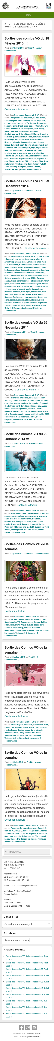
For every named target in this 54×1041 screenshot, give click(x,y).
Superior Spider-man (38, 833)
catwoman (15, 403)
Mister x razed (38, 144)
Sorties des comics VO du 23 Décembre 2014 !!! (26, 183)
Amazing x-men (29, 120)
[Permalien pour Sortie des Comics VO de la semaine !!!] (25, 689)
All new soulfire (17, 619)
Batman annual (25, 264)
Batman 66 (41, 123)
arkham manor (21, 261)
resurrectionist (30, 297)
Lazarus (31, 408)
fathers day (36, 405)
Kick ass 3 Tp (21, 144)
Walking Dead (17, 529)
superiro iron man (12, 416)
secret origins (34, 153)
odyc (33, 147)
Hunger (18, 830)
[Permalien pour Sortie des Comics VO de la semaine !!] (25, 792)
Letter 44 (40, 408)
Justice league (10, 730)
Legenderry (18, 627)
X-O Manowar (15, 308)
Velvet (15, 738)
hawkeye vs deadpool (19, 283)
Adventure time (17, 256)
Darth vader (24, 131)
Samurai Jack (10, 735)
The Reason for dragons (27, 838)
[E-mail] (34, 1027)
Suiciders (14, 158)
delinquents (21, 521)
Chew (37, 125)
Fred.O (31, 47)
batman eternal (10, 125)
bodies (31, 125)
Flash (30, 136)
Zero (17, 169)
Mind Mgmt (25, 291)
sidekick (34, 414)
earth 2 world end (23, 405)
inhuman (24, 142)
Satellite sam (22, 735)
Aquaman (41, 120)
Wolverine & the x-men (22, 419)
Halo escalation (36, 139)
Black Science (10, 267)
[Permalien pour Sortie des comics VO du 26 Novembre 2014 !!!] (25, 362)
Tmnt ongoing (21, 163)
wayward (8, 419)
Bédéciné (42, 828)
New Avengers (24, 147)
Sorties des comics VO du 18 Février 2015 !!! (26, 41)
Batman (33, 123)
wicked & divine (33, 166)
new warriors (36, 411)
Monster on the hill (20, 833)
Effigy (34, 134)
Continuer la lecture (16, 109)
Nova (34, 294)
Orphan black (42, 147)
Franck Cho (9, 727)
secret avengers (20, 153)
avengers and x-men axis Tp (16, 123)
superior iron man (29, 302)
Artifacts (38, 619)
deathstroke (9, 134)
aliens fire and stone (33, 256)
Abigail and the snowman (21, 117)
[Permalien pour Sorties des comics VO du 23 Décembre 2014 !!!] (25, 220)
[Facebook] (21, 1027)
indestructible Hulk (31, 727)
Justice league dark (25, 286)
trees (38, 416)
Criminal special (26, 128)
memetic (16, 291)
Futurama (37, 136)
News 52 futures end (22, 294)
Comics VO (15, 622)
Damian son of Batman (30, 622)
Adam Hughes (17, 724)
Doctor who (39, 272)
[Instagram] (27, 1027)
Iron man (43, 727)
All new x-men (39, 117)
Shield (17, 155)
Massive (8, 291)
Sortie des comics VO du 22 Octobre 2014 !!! (25, 436)
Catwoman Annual (32, 267)
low (29, 144)
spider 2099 (44, 414)
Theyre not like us (16, 161)
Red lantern (18, 150)
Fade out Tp (9, 136)
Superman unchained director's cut (19, 836)
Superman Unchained (25, 630)
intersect (33, 142)
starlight (30, 526)
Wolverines (9, 169)
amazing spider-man (13, 120)
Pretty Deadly (25, 732)
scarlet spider (24, 414)
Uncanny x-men (39, 305)
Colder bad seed (11, 128)
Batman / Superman (28, 828)
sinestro (24, 155)
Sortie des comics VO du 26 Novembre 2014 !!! (25, 325)
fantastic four (21, 136)
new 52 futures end (18, 526)
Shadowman (9, 630)
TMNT (32, 416)
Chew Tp (44, 125)
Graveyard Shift (22, 139)
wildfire (41, 529)
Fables (44, 622)
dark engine (35, 270)
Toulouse (19, 633)
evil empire (43, 134)
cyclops (16, 270)
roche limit (28, 150)
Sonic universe (35, 155)
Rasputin (8, 150)
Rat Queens (37, 732)
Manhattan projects (34, 289)
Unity (6, 308)
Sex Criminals (35, 735)
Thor (41, 161)
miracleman (36, 291)
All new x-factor (34, 513)
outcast (41, 294)
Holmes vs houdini (12, 142)
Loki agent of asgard (16, 289)
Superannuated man (27, 158)
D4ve (6, 131)
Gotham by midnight (13, 278)
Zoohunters (27, 308)
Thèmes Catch (35, 1037)
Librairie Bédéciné (32, 627)
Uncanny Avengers (18, 166)
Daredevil (14, 131)
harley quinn (37, 521)
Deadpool (34, 131)
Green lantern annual (20, 280)
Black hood (23, 125)
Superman (42, 302)
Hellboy (18, 727)
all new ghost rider (37, 397)
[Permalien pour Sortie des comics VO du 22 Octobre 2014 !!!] (25, 473)
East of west (26, 275)
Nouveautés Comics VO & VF (26, 115)
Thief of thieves (31, 161)
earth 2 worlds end (24, 134)
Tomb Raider (33, 163)
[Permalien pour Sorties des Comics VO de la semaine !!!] (25, 583)
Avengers (33, 516)
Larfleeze (38, 286)
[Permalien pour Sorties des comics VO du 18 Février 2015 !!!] (25, 78)
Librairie (8, 833)
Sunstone (17, 302)
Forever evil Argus (18, 624)
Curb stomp (39, 128)
